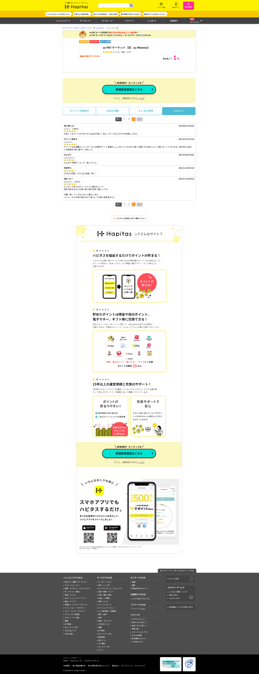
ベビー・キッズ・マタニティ (75, 611)
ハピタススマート (138, 619)
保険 (100, 617)
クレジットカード (104, 605)
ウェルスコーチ (75, 661)
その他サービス (104, 624)
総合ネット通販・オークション (76, 582)
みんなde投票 (137, 635)
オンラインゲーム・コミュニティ (110, 588)
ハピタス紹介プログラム (141, 599)
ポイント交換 (173, 579)
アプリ (100, 650)
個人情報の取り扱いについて (98, 666)
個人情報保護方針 (79, 666)
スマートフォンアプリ (140, 632)
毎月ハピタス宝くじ (139, 622)
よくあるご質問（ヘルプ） (178, 592)
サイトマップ (140, 666)
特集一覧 (135, 629)
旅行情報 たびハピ (138, 638)
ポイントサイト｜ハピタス (71, 28)
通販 (133, 585)
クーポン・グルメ (104, 582)
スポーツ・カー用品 (72, 617)
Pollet (65, 661)
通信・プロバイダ (104, 621)
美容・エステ (103, 601)
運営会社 (115, 666)
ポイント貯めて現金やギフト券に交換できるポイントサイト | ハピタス (76, 5)
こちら (115, 35)
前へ (118, 119)
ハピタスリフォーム (91, 661)
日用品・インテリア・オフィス (76, 605)
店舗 (133, 582)
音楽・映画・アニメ (105, 592)
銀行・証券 (102, 614)
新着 (66, 621)
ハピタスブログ (174, 598)
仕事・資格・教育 (104, 595)
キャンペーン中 (104, 647)
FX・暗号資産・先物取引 (107, 611)
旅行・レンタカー (104, 585)
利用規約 (66, 666)
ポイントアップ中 (71, 627)
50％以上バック (70, 630)
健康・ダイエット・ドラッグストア (78, 588)
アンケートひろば (138, 609)
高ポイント (102, 640)
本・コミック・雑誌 (72, 592)
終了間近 (68, 624)
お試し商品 (69, 634)
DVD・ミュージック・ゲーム (75, 598)
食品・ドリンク (70, 601)
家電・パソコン (70, 595)
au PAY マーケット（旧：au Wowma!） (93, 28)
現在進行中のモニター (140, 588)
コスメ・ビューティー (73, 585)
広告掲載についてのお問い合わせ (181, 607)
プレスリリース (126, 666)
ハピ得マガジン (137, 642)
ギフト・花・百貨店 (72, 614)
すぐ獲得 (101, 643)
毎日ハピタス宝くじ (139, 625)
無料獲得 (101, 637)
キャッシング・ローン (106, 608)
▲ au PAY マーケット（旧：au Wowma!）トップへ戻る (177, 570)
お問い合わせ (173, 595)
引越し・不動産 (104, 598)
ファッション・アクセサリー (75, 608)
